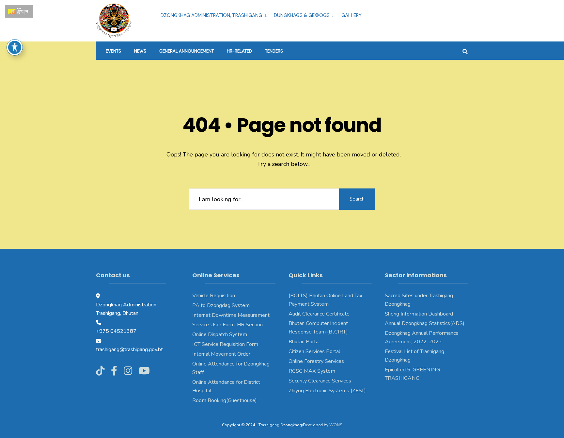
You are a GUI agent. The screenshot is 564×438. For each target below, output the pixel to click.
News (140, 51)
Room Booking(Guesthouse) (224, 400)
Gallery (351, 15)
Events (113, 51)
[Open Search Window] (465, 51)
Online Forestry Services (316, 361)
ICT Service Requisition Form (225, 344)
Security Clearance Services (320, 380)
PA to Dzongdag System (221, 305)
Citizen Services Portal (314, 351)
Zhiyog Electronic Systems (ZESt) (327, 390)
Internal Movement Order (221, 354)
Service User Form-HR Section (227, 324)
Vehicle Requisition (213, 295)
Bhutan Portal (304, 341)
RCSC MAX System (312, 371)
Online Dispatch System (219, 334)
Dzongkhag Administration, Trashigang (211, 15)
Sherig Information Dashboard (419, 313)
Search (357, 199)
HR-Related (239, 51)
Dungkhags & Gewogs (302, 15)
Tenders (274, 51)
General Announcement (186, 51)
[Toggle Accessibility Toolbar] (15, 47)
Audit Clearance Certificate (319, 313)
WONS (335, 425)
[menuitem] (214, 14)
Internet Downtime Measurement (231, 315)
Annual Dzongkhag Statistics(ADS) (424, 323)
